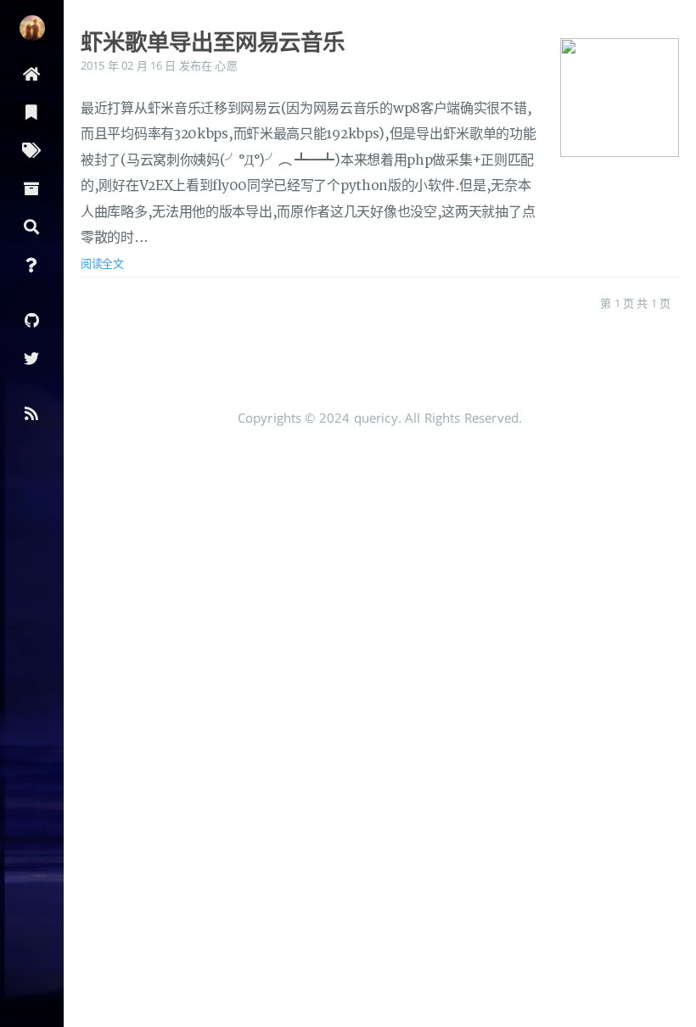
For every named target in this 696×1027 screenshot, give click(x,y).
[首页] (32, 72)
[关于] (32, 263)
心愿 (226, 65)
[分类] (32, 111)
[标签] (32, 149)
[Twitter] (32, 357)
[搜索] (32, 225)
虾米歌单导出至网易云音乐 (213, 41)
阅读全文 (102, 263)
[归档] (32, 187)
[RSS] (32, 412)
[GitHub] (32, 319)
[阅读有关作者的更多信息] (32, 28)
